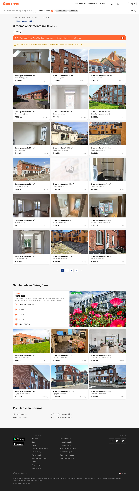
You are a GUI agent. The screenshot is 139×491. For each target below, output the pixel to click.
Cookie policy (36, 452)
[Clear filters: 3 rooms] (76, 10)
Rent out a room (65, 439)
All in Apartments (19, 414)
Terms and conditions (67, 455)
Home (15, 17)
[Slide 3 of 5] (31, 71)
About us (35, 439)
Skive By (17, 32)
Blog (33, 442)
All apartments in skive (24, 21)
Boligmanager (36, 465)
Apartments (26, 17)
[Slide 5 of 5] (33, 71)
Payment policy (37, 455)
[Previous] (57, 270)
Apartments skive (20, 417)
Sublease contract (66, 445)
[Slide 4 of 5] (32, 71)
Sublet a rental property (68, 448)
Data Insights (36, 468)
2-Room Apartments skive (61, 414)
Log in (132, 4)
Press (34, 445)
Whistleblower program (39, 458)
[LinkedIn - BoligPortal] (117, 440)
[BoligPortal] (11, 3)
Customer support (66, 452)
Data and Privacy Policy (40, 448)
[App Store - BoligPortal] (18, 443)
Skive (36, 17)
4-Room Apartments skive (61, 417)
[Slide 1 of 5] (29, 71)
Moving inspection (66, 442)
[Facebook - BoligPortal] (111, 440)
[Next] (81, 270)
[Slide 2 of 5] (30, 71)
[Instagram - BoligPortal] (123, 440)
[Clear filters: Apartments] (66, 10)
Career (34, 461)
